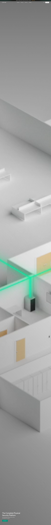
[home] (4, 2)
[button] (18, 2)
